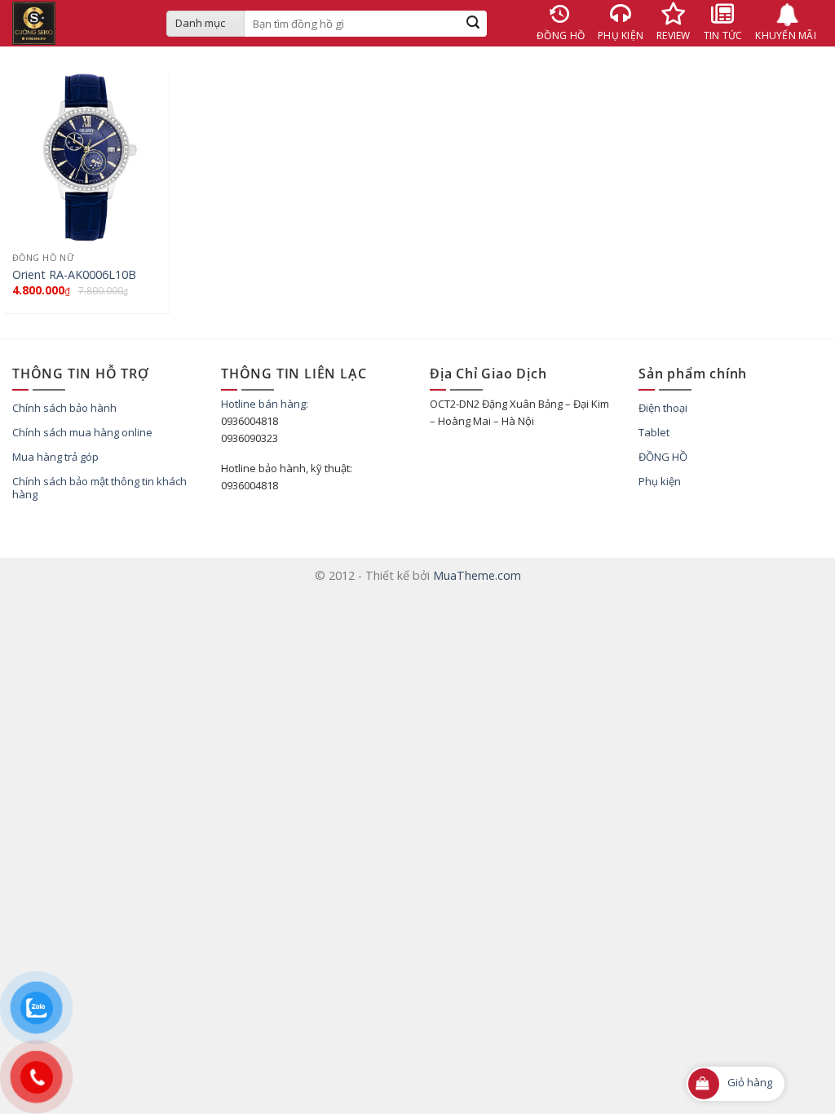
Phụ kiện (659, 481)
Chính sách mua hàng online (82, 432)
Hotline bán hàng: (264, 403)
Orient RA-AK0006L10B (74, 274)
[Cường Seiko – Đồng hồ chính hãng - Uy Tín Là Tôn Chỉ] (77, 23)
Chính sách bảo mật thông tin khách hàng (99, 488)
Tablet (653, 432)
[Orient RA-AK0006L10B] (86, 231)
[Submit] (473, 24)
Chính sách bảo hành (64, 407)
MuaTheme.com (477, 575)
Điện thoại (662, 407)
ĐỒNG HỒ (662, 456)
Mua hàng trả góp (55, 456)
